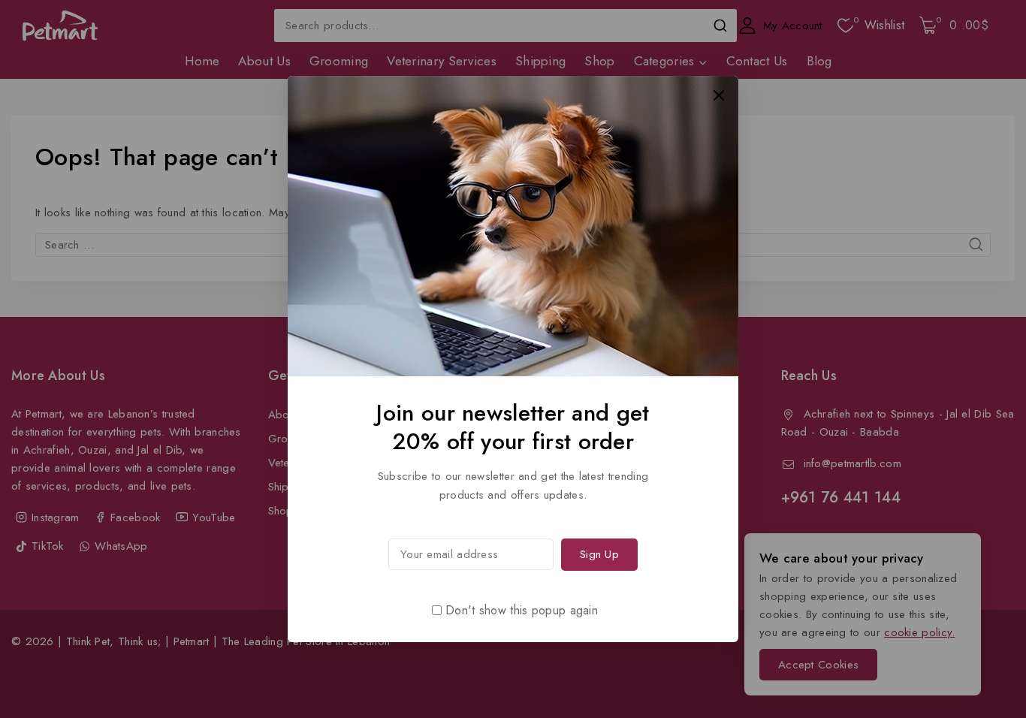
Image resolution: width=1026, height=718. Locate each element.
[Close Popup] (719, 95)
